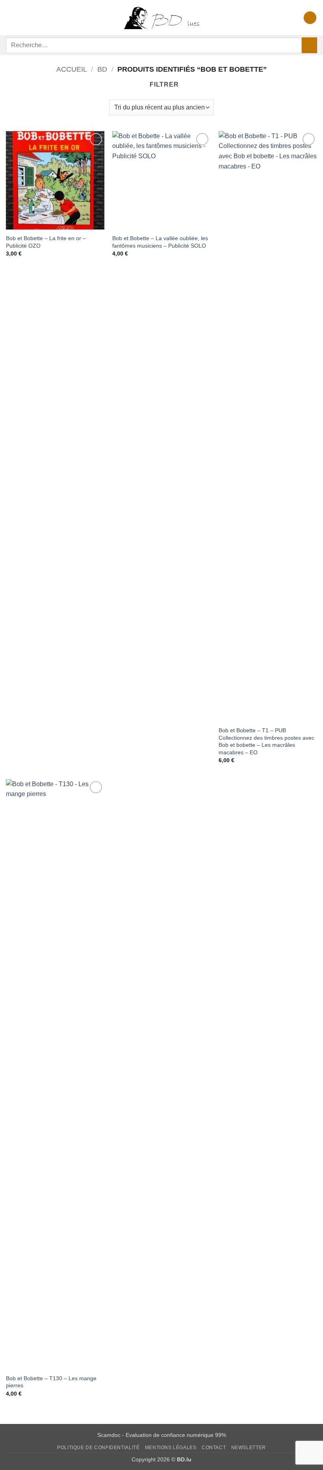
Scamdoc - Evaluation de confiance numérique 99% (161, 1435)
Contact (214, 1447)
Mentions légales (171, 1447)
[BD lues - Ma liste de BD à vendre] (161, 17)
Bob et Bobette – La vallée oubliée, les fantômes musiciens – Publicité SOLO (160, 242)
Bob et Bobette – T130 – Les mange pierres (51, 1382)
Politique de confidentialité (98, 1447)
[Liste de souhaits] (310, 17)
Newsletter (248, 1447)
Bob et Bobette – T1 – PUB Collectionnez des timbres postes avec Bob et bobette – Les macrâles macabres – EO (266, 741)
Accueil (71, 69)
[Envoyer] (309, 45)
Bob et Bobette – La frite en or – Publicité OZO (46, 242)
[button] (10, 17)
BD (102, 69)
